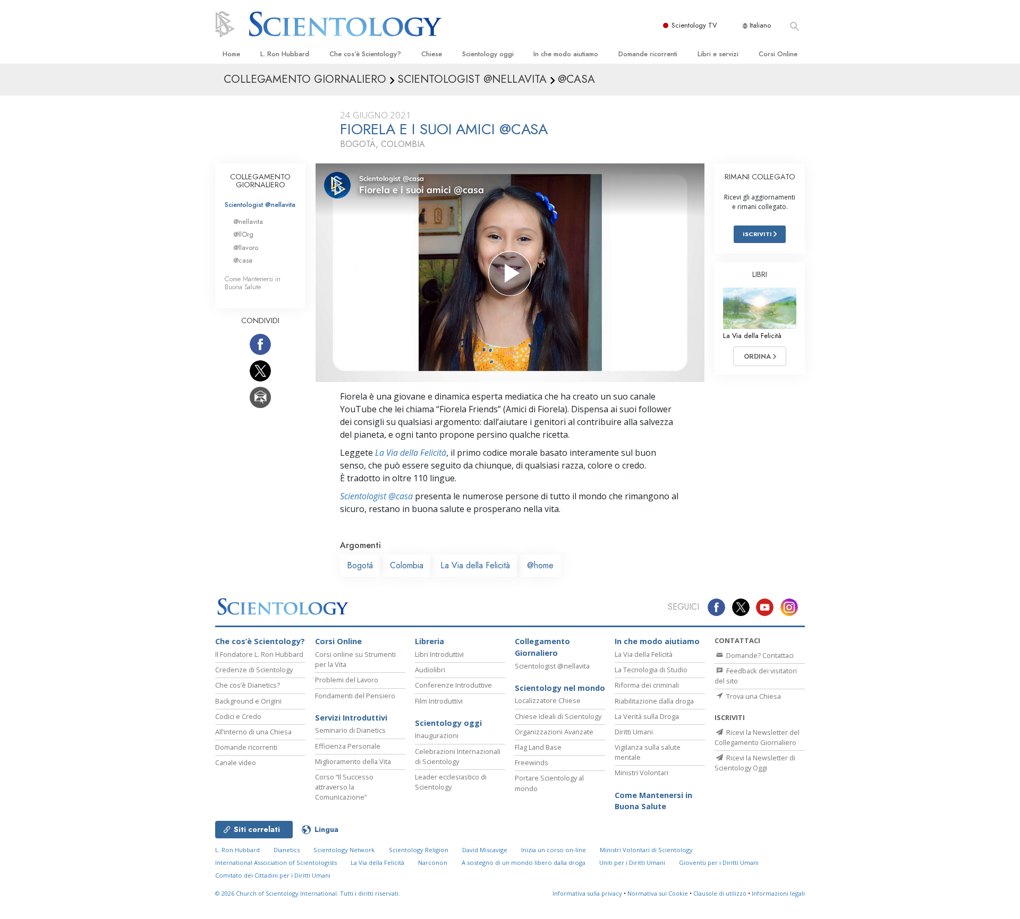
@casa (242, 260)
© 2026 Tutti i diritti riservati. (307, 893)
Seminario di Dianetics (350, 730)
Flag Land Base (538, 747)
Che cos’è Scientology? (365, 54)
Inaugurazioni (436, 735)
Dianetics (287, 850)
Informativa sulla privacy (587, 893)
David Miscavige (484, 850)
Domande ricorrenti (647, 54)
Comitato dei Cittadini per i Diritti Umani (272, 875)
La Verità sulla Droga (647, 716)
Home (231, 54)
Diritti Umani (634, 731)
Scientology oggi (488, 54)
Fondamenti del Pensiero (355, 695)
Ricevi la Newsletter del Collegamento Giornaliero (757, 737)
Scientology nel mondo (560, 688)
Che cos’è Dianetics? (247, 685)
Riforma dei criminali (647, 685)
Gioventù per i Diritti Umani (719, 862)
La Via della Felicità (410, 452)
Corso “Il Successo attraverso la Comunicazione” (344, 787)
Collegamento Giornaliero (542, 647)
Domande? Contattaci (759, 655)
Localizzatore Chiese (548, 700)
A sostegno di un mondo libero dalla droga (523, 862)
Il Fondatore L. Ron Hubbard (259, 654)
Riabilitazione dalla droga (654, 701)
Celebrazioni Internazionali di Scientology (457, 756)
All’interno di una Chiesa (253, 731)
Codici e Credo (238, 716)
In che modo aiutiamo (565, 54)
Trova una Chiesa (753, 696)
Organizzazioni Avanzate (554, 731)
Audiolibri (430, 669)
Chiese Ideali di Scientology (558, 716)
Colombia (406, 565)
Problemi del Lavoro (346, 679)
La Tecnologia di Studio (651, 669)
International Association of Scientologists (276, 862)
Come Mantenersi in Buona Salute (252, 283)
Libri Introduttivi (439, 654)
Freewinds (531, 762)
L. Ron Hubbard (284, 54)
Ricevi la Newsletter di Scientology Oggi (755, 763)
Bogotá (360, 565)
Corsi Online (778, 54)
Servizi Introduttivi (351, 718)
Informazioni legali (778, 893)
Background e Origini (248, 701)
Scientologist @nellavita (260, 205)
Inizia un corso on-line (553, 850)
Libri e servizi (718, 54)
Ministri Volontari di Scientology (646, 850)
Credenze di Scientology (254, 669)
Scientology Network (344, 850)
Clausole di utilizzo (719, 893)
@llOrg (243, 234)
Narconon (432, 862)
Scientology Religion (418, 850)
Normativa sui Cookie (657, 893)
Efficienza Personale (347, 746)
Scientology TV (694, 25)
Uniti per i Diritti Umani (632, 862)
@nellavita (248, 221)
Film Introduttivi (439, 701)
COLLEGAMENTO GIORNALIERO (260, 180)
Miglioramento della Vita (353, 761)
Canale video (235, 762)
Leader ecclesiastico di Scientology (451, 782)
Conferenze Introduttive (453, 685)
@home (540, 565)
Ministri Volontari (641, 772)
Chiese (431, 54)
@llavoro (245, 247)
